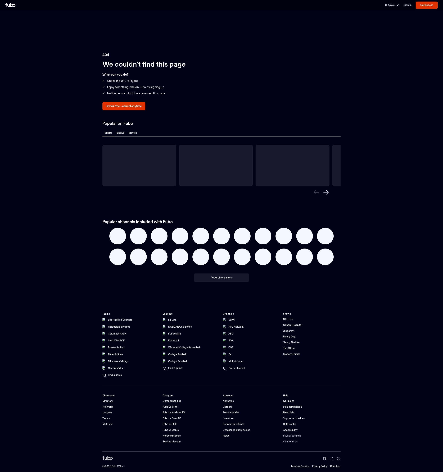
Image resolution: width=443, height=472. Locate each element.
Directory (335, 466)
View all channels (221, 277)
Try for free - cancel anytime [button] (124, 106)
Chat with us (290, 441)
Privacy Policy (319, 466)
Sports (108, 132)
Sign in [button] (408, 5)
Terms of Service (300, 466)
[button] (316, 192)
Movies (133, 132)
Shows (121, 132)
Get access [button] (426, 5)
